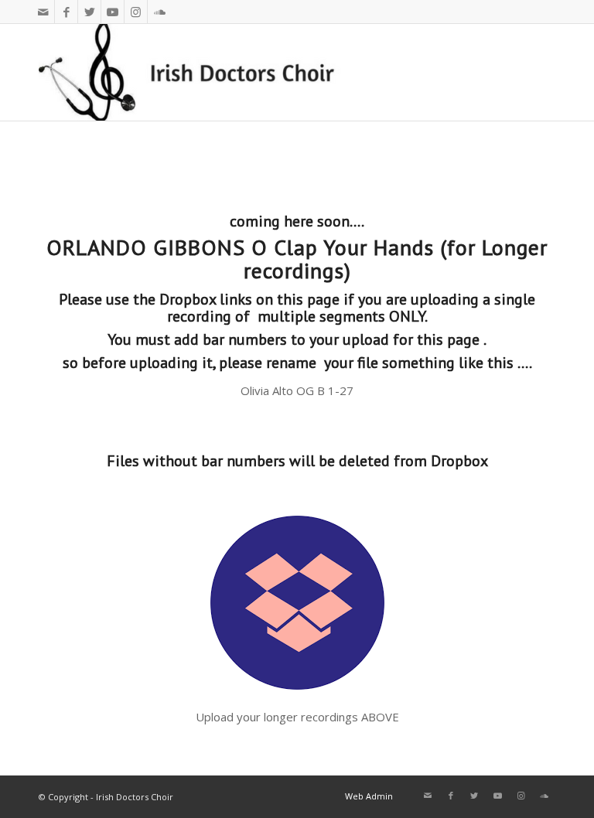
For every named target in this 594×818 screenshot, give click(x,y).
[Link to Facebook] (66, 11)
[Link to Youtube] (112, 11)
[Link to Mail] (43, 11)
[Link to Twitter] (89, 11)
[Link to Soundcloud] (159, 11)
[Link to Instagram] (136, 11)
